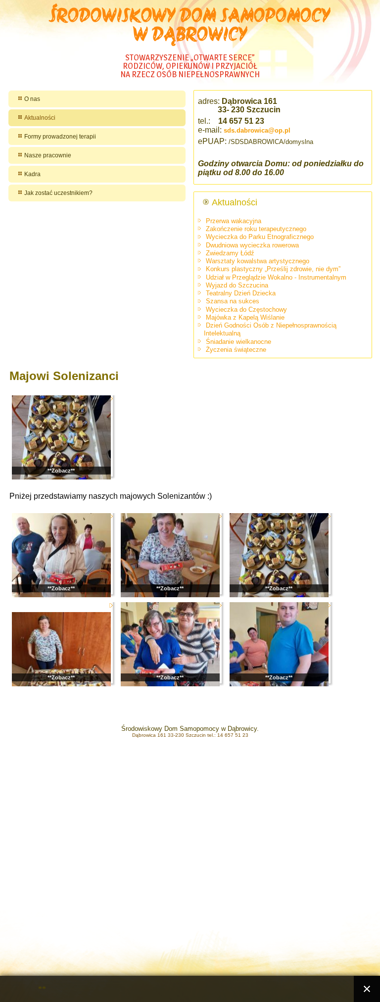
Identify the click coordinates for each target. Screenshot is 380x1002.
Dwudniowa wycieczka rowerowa (252, 245)
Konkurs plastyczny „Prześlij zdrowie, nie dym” (273, 269)
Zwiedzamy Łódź (230, 253)
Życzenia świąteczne (236, 349)
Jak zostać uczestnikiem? (58, 193)
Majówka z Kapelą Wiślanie (245, 317)
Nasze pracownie (47, 155)
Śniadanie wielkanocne (238, 341)
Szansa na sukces (232, 301)
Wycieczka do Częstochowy (246, 309)
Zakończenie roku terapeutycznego (256, 229)
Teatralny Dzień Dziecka (241, 293)
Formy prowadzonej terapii (60, 136)
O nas (32, 98)
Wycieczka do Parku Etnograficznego (260, 236)
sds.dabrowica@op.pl (257, 130)
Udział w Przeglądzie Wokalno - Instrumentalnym (276, 277)
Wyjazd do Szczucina (237, 285)
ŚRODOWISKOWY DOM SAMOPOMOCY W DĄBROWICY (190, 27)
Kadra (32, 174)
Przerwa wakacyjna (233, 221)
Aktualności (39, 117)
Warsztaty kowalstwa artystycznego (257, 261)
